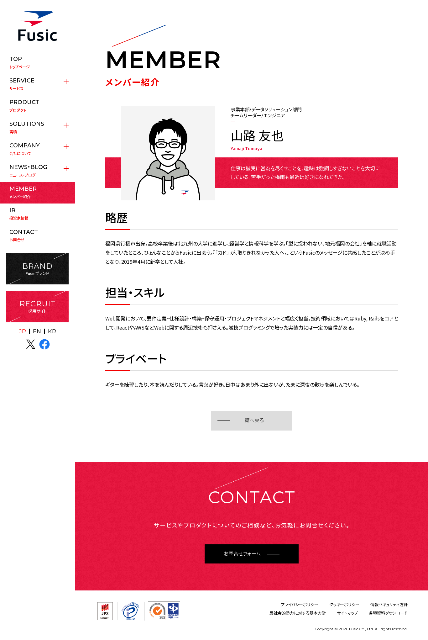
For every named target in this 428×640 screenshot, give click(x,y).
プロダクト (24, 106)
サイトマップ (347, 613)
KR (52, 331)
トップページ (19, 62)
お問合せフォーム (242, 554)
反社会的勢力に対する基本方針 (297, 613)
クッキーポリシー (344, 604)
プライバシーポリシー (299, 604)
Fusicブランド (37, 269)
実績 (26, 127)
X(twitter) (30, 344)
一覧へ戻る (251, 420)
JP (22, 331)
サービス (21, 84)
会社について (24, 149)
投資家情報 (18, 214)
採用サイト (37, 306)
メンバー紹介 (23, 192)
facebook (44, 344)
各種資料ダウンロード (388, 613)
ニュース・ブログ (28, 170)
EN (37, 331)
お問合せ (23, 235)
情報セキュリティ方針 (389, 604)
